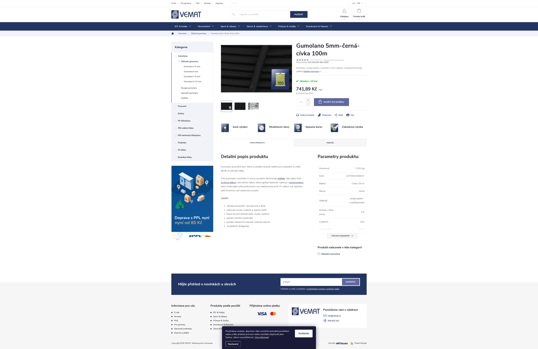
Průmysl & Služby (221, 321)
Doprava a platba (181, 333)
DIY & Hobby (219, 312)
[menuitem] (182, 26)
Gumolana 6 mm (191, 71)
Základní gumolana (189, 61)
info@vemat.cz (334, 316)
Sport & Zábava (220, 316)
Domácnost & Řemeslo (223, 325)
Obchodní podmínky (183, 329)
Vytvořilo (332, 343)
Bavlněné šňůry (185, 157)
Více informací (262, 337)
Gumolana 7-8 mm (192, 76)
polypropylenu (296, 182)
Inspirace (219, 3)
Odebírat (351, 282)
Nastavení (233, 344)
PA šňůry (182, 150)
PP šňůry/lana (184, 120)
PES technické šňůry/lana (189, 135)
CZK (358, 3)
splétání (281, 178)
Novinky (207, 3)
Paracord (182, 106)
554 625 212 (333, 320)
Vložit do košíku (333, 102)
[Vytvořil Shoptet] (352, 343)
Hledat (298, 14)
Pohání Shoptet (360, 343)
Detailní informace (311, 71)
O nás (173, 3)
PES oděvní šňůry (185, 128)
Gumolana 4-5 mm (192, 66)
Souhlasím (303, 333)
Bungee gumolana (189, 88)
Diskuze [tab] (330, 143)
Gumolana (182, 56)
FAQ (197, 3)
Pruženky (182, 142)
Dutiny (181, 113)
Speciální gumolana (189, 93)
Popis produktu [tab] (257, 143)
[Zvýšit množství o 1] (308, 100)
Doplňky (184, 98)
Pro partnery (186, 3)
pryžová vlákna (228, 182)
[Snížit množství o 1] (308, 104)
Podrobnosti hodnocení (334, 60)
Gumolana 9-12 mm (192, 81)
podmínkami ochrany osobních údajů (323, 289)
